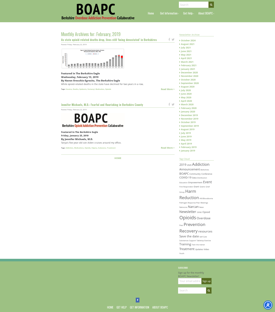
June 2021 (186, 51)
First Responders (186, 187)
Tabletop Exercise (204, 240)
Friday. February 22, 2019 (77, 44)
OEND (199, 212)
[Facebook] (137, 300)
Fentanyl (91, 89)
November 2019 (189, 118)
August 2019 (187, 129)
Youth (181, 253)
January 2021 (188, 68)
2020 (189, 165)
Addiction (69, 148)
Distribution (202, 178)
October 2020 (188, 79)
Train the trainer (198, 245)
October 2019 (188, 122)
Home (151, 13)
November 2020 (189, 75)
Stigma (94, 148)
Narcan (193, 206)
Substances (184, 240)
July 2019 (186, 132)
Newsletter (187, 211)
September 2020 (190, 83)
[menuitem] (150, 13)
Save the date (189, 236)
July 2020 (186, 90)
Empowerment (195, 182)
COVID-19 (185, 177)
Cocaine (69, 89)
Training (185, 244)
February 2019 (189, 147)
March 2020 (187, 104)
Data (194, 177)
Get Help (188, 13)
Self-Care (203, 237)
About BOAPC (205, 13)
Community (195, 173)
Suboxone (102, 148)
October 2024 (188, 40)
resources (205, 231)
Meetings (204, 203)
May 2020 (186, 97)
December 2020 (189, 72)
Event (207, 182)
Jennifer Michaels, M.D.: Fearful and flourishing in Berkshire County (102, 105)
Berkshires (205, 170)
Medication (99, 89)
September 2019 (190, 125)
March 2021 (187, 61)
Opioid (206, 212)
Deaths (75, 89)
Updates (199, 249)
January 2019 (188, 150)
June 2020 (186, 93)
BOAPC (184, 173)
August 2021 (187, 44)
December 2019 (189, 115)
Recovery (188, 231)
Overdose (204, 218)
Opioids (108, 89)
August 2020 (187, 86)
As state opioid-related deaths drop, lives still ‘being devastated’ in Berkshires (109, 40)
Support (192, 240)
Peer (181, 225)
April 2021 (186, 58)
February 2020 (189, 108)
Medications (79, 148)
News (201, 207)
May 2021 (186, 54)
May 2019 (186, 139)
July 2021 (186, 47)
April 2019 (186, 143)
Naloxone (183, 207)
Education (183, 182)
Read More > (168, 89)
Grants (202, 187)
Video (206, 249)
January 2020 (188, 111)
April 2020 (186, 100)
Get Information (168, 13)
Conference (206, 173)
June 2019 (186, 136)
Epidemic (83, 89)
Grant (196, 186)
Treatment (111, 148)
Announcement (189, 169)
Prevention (194, 224)
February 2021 (189, 65)
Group (182, 192)
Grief (208, 187)
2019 (182, 164)
